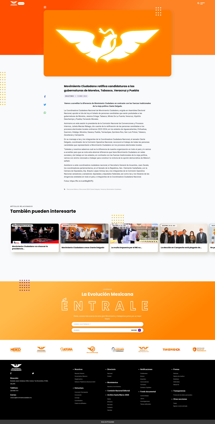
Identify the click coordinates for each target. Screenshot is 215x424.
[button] (213, 238)
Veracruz (21, 3)
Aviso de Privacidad (107, 422)
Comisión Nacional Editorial (118, 391)
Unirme (134, 330)
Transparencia (179, 391)
